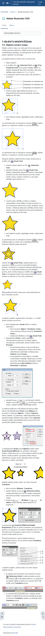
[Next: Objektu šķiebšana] (42, 613)
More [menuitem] (11, 25)
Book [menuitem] (4, 25)
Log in (40, 3)
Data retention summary (12, 627)
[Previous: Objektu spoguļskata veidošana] (2, 613)
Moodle (15, 633)
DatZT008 (4, 12)
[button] (8, 3)
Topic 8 (12, 12)
